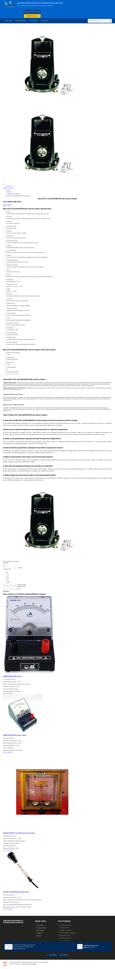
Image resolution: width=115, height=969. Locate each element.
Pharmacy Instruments (65, 930)
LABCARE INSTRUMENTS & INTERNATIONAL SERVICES (40, 4)
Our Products (34, 20)
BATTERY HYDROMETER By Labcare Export (16, 892)
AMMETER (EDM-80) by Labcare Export (14, 735)
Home (8, 189)
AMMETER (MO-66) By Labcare (12, 676)
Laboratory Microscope (65, 925)
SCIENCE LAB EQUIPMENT (13, 194)
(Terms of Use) (45, 962)
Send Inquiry (33, 16)
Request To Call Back (8, 188)
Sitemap (39, 936)
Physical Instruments (65, 935)
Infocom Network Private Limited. (29, 964)
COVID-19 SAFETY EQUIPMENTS (68, 933)
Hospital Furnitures (64, 927)
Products (9, 192)
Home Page (8, 20)
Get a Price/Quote (7, 204)
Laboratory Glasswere (65, 938)
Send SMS (65, 955)
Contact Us (44, 20)
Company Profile (21, 20)
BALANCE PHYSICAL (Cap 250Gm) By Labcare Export (19, 833)
